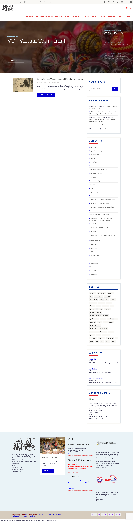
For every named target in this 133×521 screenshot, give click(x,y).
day (100, 299)
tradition (110, 338)
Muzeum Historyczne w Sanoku (101, 203)
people (102, 319)
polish (99, 322)
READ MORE (16, 60)
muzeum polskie (95, 312)
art (91, 296)
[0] (125, 8)
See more (47, 471)
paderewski (94, 319)
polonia (111, 332)
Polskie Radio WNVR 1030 (99, 227)
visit (91, 341)
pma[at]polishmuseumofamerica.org (80, 456)
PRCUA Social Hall (49, 457)
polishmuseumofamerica (98, 332)
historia (101, 302)
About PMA (29, 16)
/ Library (66, 16)
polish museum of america (98, 328)
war (97, 341)
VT (91, 259)
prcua (98, 335)
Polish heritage (108, 322)
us (116, 338)
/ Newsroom (111, 16)
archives (110, 293)
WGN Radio (94, 263)
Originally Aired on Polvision (100, 214)
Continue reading (46, 94)
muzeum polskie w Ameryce (99, 315)
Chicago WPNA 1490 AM (98, 169)
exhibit (113, 299)
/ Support (94, 16)
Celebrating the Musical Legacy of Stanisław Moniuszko (60, 79)
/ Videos (102, 16)
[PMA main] (7, 8)
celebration (98, 296)
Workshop (93, 274)
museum (93, 309)
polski (92, 335)
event (106, 299)
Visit (91, 252)
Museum (57, 16)
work (107, 341)
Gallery (92, 184)
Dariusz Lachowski (96, 125)
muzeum (107, 309)
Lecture (93, 196)
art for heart (94, 154)
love (98, 306)
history (109, 302)
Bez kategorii (95, 166)
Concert (93, 177)
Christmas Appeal (96, 173)
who (102, 341)
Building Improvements (44, 16)
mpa (112, 306)
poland (92, 322)
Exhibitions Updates (97, 181)
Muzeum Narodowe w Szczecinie (102, 207)
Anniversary (55, 83)
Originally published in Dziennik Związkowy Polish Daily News (100, 219)
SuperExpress (95, 241)
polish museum (95, 325)
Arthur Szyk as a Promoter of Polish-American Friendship (102, 120)
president (106, 335)
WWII (113, 341)
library (92, 306)
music (100, 309)
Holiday (93, 188)
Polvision (93, 231)
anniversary (101, 293)
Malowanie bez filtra (97, 112)
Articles (93, 158)
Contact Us (111, 125)
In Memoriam (95, 192)
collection (93, 299)
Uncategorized (95, 248)
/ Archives (75, 16)
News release (95, 211)
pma (115, 319)
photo (110, 319)
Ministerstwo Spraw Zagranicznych (102, 199)
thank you (93, 338)
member (105, 306)
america (92, 293)
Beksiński (93, 162)
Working (93, 270)
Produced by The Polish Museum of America (102, 236)
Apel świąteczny (96, 151)
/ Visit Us (85, 16)
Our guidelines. (73, 472)
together (102, 338)
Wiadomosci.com (96, 267)
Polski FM (93, 224)
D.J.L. (26, 514)
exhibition (93, 302)
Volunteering (94, 255)
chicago (107, 296)
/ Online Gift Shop (124, 16)
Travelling (93, 244)
